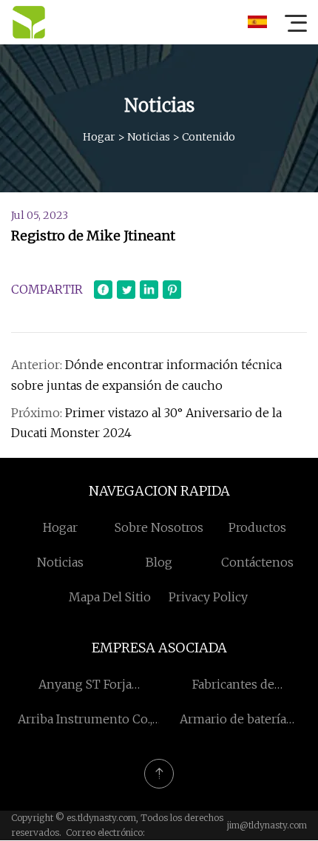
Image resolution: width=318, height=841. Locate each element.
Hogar (99, 136)
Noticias (148, 136)
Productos (257, 527)
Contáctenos (257, 562)
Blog (159, 562)
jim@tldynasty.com (267, 825)
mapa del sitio (110, 597)
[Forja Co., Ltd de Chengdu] (29, 22)
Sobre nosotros (159, 527)
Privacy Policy (208, 597)
